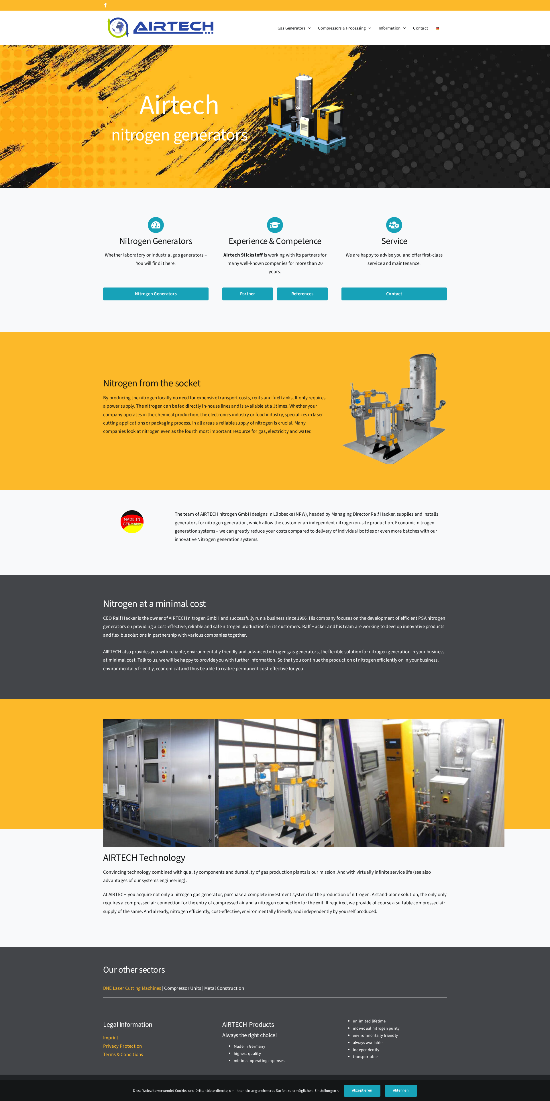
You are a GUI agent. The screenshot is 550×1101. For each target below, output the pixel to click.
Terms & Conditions (123, 1054)
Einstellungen (326, 1090)
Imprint (111, 1037)
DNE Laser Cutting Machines (132, 988)
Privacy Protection (122, 1046)
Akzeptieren (362, 1090)
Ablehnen (401, 1090)
